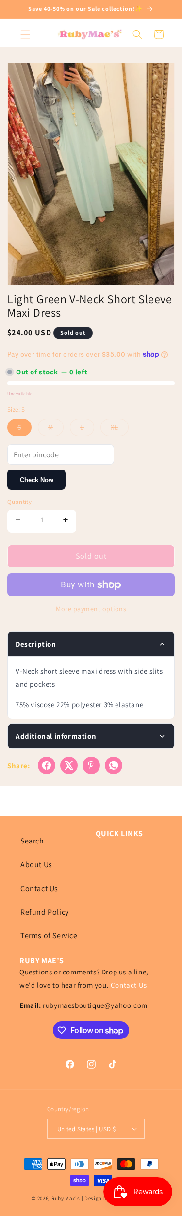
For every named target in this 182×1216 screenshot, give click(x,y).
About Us (36, 864)
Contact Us (39, 888)
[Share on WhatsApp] (113, 765)
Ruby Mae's (65, 1198)
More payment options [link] (91, 608)
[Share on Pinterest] (91, 765)
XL (120, 429)
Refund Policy (44, 912)
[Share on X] (69, 765)
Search (32, 841)
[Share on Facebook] (46, 765)
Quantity (19, 502)
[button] (25, 34)
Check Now (36, 480)
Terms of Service (49, 935)
